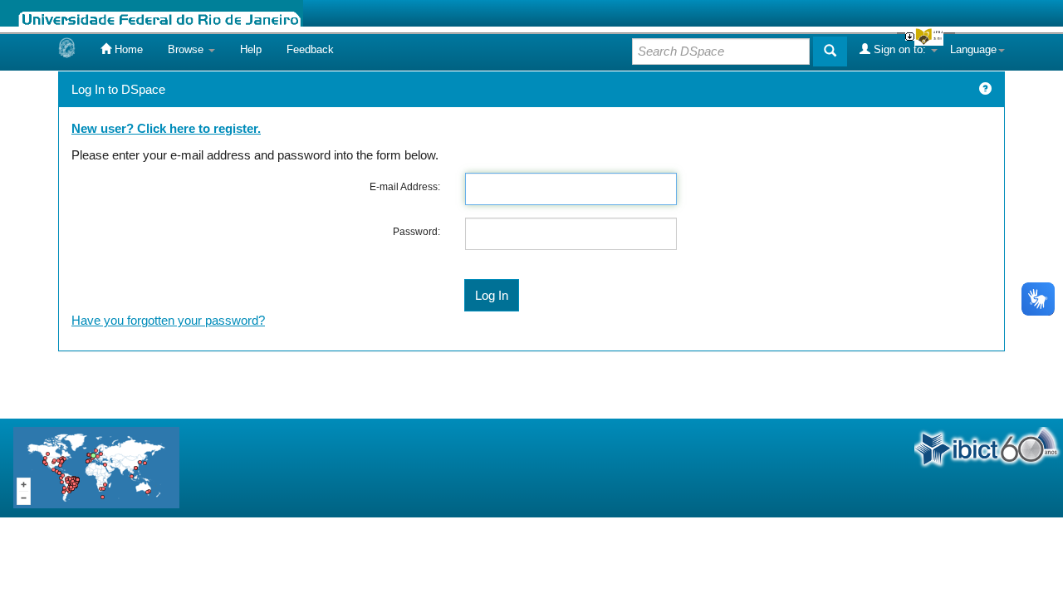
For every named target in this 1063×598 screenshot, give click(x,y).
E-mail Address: (405, 187)
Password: (416, 232)
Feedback (310, 49)
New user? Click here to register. (166, 128)
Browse (187, 49)
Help (251, 49)
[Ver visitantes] (96, 466)
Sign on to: (899, 49)
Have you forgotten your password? (168, 320)
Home (127, 49)
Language (973, 49)
